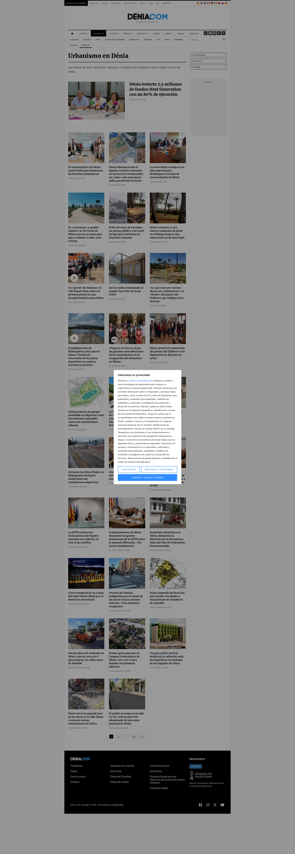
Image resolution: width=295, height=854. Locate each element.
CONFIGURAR (129, 469)
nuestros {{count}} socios (141, 380)
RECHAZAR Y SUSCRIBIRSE (159, 469)
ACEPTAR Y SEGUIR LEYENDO (147, 477)
